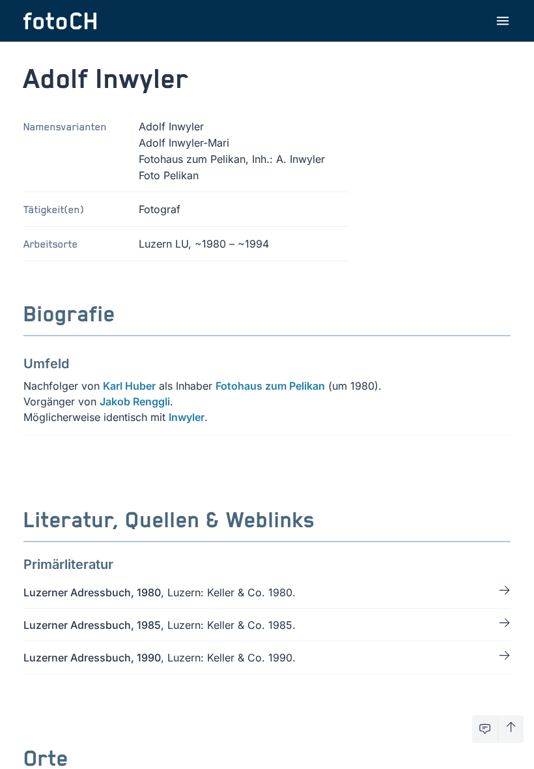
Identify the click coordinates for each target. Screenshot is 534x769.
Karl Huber (129, 385)
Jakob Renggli (135, 401)
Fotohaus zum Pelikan (270, 385)
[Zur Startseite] (59, 21)
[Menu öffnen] (503, 21)
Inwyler (186, 417)
